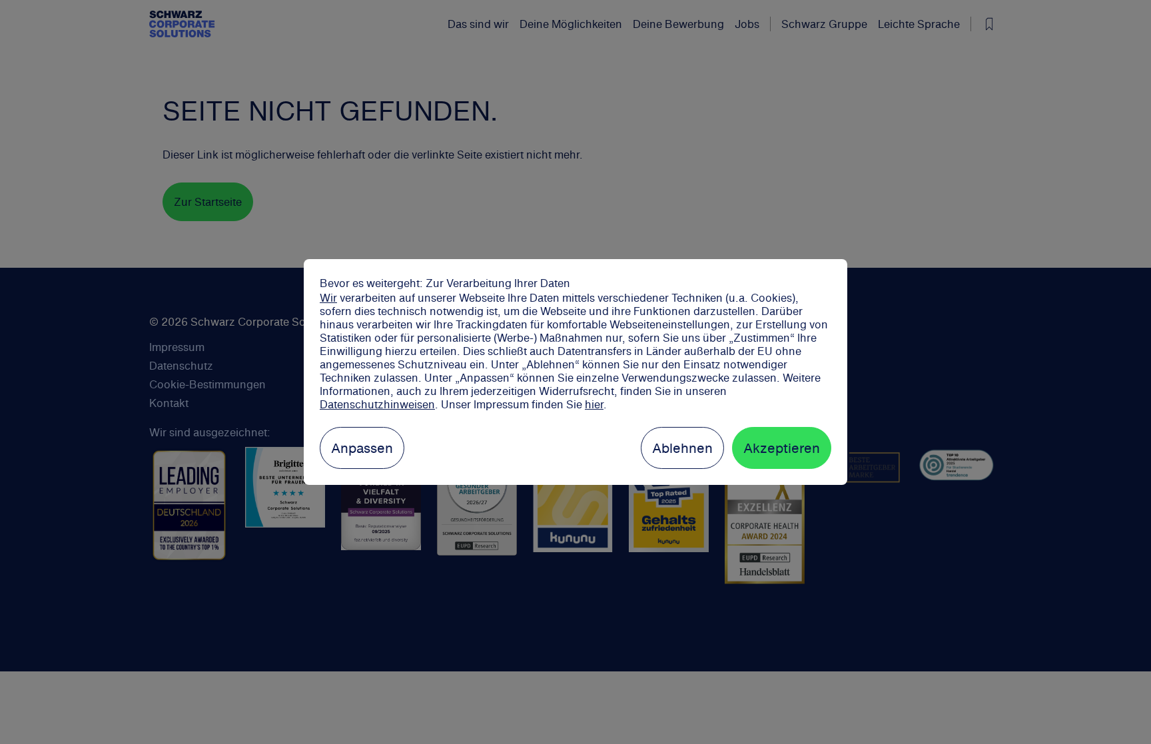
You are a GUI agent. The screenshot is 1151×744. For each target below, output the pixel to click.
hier (594, 404)
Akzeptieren (781, 448)
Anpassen (362, 448)
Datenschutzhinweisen (377, 404)
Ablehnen (682, 448)
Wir (328, 298)
